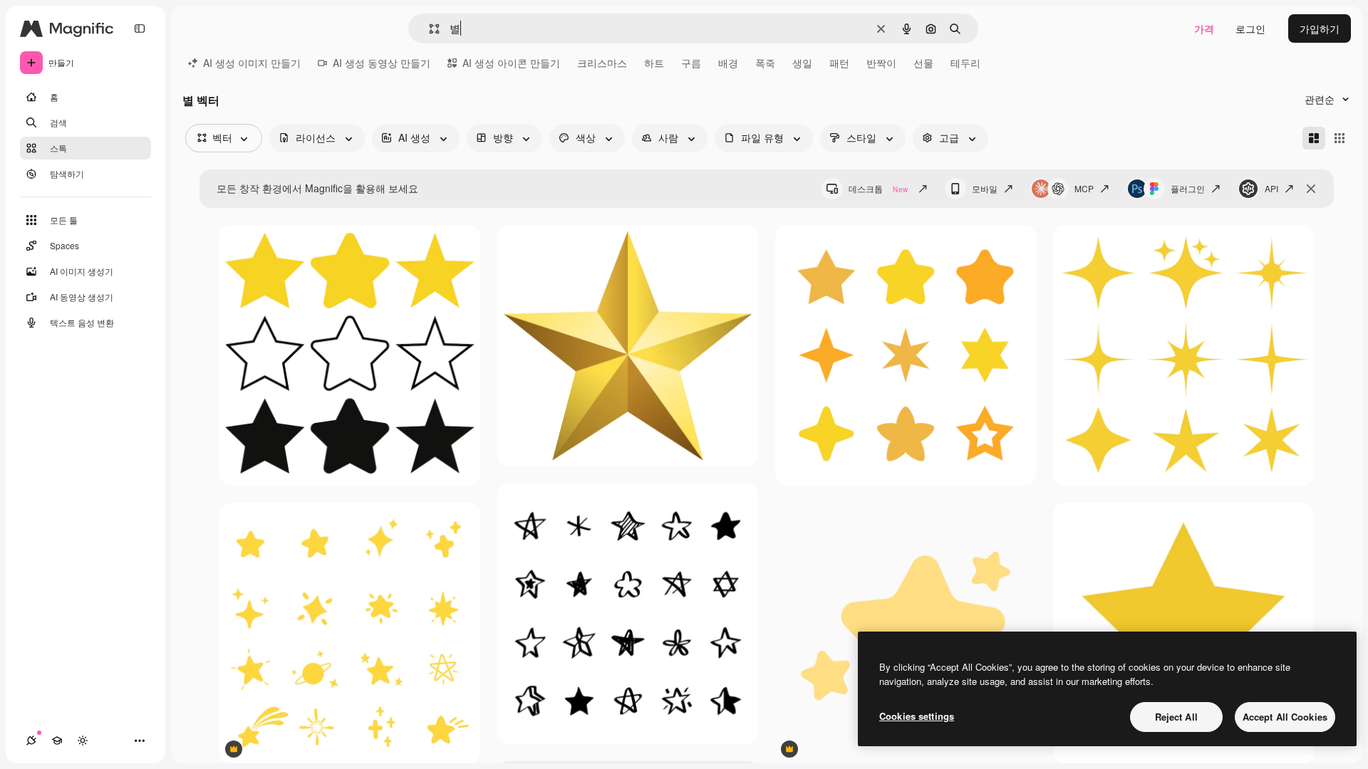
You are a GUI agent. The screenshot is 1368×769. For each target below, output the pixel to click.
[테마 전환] (82, 740)
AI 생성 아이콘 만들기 (511, 63)
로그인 (1250, 28)
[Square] (1339, 138)
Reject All (1176, 716)
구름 (691, 63)
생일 (802, 63)
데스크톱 (878, 188)
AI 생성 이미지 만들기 (252, 63)
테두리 (965, 63)
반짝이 (881, 63)
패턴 (839, 63)
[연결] (31, 740)
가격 (1204, 28)
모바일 (985, 188)
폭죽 (765, 63)
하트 (654, 63)
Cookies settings (916, 716)
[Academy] (57, 740)
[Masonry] (1313, 138)
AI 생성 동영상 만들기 (381, 63)
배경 (728, 63)
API (1271, 188)
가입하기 (1320, 28)
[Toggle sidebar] (139, 28)
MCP (1084, 188)
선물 (923, 63)
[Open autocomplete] (428, 28)
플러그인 (1188, 188)
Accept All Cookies (1285, 716)
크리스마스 (602, 63)
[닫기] (1311, 188)
